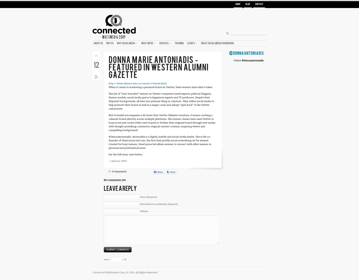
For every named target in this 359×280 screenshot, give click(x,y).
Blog (248, 4)
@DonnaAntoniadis (246, 53)
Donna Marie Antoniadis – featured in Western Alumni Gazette (159, 67)
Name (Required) (148, 197)
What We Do (146, 43)
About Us (98, 43)
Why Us (110, 43)
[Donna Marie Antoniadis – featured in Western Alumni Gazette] (96, 72)
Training (179, 43)
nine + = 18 (115, 259)
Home (237, 4)
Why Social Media (125, 43)
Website (144, 211)
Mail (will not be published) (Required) (159, 204)
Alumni (115, 161)
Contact (259, 4)
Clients (190, 43)
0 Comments (119, 171)
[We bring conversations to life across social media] (114, 13)
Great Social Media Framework (217, 43)
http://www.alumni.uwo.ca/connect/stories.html (138, 83)
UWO (124, 161)
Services (163, 43)
